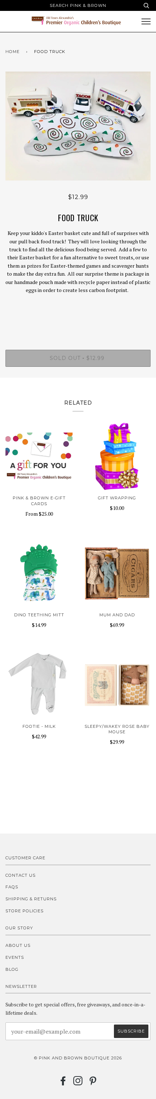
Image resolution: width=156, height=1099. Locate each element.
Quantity (78, 318)
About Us (17, 945)
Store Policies (24, 910)
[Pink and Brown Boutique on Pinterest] (93, 1083)
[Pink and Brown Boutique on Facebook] (63, 1083)
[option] (78, 126)
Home (12, 51)
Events (14, 957)
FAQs (11, 886)
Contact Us (20, 875)
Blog (12, 969)
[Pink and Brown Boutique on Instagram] (78, 1083)
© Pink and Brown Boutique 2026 (78, 1058)
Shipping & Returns (31, 898)
